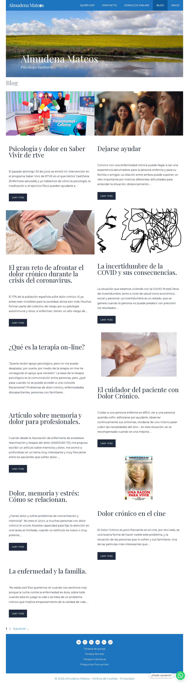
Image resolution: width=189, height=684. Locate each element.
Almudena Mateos (59, 58)
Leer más (18, 197)
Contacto (109, 5)
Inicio (175, 5)
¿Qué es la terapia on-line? (47, 347)
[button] (180, 675)
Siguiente (21, 628)
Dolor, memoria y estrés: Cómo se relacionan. (44, 496)
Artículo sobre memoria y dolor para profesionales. (45, 418)
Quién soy (87, 5)
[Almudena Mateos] (26, 5)
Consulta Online (136, 5)
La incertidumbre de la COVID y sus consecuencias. (137, 269)
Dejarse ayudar (119, 148)
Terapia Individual (94, 659)
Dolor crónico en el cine (131, 513)
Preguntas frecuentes (94, 664)
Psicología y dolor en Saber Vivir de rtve (47, 151)
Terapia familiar (94, 653)
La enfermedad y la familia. (48, 571)
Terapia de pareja (95, 648)
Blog (160, 5)
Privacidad (127, 678)
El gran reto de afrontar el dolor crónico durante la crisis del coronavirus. (46, 273)
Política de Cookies (105, 678)
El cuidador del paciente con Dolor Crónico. (138, 392)
